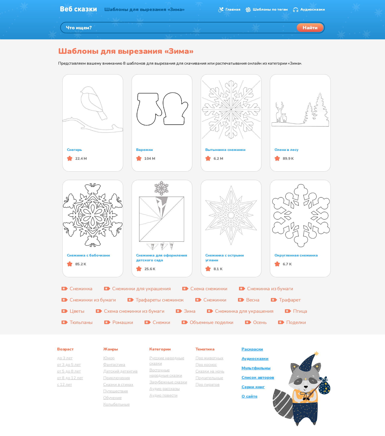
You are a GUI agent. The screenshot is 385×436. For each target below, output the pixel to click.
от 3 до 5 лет (69, 364)
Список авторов (258, 377)
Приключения (116, 378)
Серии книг (253, 387)
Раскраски (252, 349)
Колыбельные (116, 404)
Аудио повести (163, 395)
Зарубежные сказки (168, 382)
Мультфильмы (256, 368)
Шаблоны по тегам (270, 9)
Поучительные (209, 378)
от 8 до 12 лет (70, 378)
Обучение (112, 397)
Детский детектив (120, 371)
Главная (233, 9)
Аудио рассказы (164, 388)
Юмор (108, 358)
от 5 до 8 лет (69, 371)
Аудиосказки (312, 9)
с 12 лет (64, 384)
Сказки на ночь (210, 371)
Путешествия (115, 391)
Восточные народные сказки (165, 372)
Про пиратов (208, 384)
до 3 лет (64, 358)
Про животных (209, 358)
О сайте (249, 396)
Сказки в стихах (118, 384)
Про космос (206, 364)
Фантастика (114, 364)
